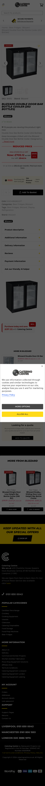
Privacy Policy (8, 394)
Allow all (22, 414)
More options (22, 406)
